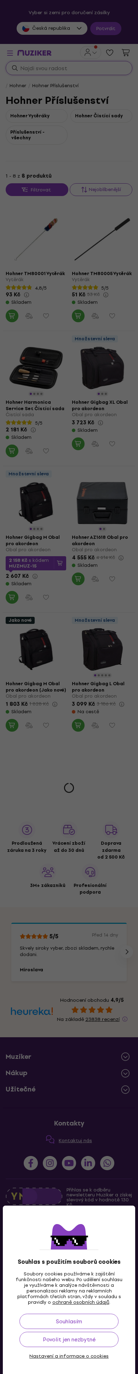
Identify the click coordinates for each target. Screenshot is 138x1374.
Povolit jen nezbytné (69, 1339)
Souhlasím (69, 1321)
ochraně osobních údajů (80, 1302)
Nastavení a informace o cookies (69, 1356)
